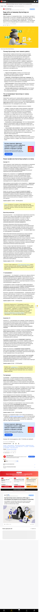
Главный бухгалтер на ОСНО (19, 479)
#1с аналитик (26, 446)
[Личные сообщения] (34, 1)
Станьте (6, 204)
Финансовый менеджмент (31, 479)
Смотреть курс (6, 486)
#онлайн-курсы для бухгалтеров (9, 446)
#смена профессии (10, 445)
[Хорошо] (13, 444)
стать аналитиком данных (24, 264)
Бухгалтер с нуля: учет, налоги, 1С (5, 480)
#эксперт (5, 445)
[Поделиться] (9, 25)
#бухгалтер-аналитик (14, 447)
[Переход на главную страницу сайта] (3, 1)
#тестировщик (31, 446)
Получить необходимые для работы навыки (14, 312)
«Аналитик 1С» (14, 367)
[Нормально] (16, 444)
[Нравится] (6, 524)
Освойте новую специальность (17, 416)
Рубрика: (4, 449)
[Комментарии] (3, 25)
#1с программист (6, 447)
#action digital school (19, 446)
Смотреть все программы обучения (19, 489)
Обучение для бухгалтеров (15, 9)
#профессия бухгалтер (29, 445)
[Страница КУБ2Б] (5, 495)
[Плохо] (19, 444)
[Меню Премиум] (7, 1)
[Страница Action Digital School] (4, 9)
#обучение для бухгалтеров (20, 445)
